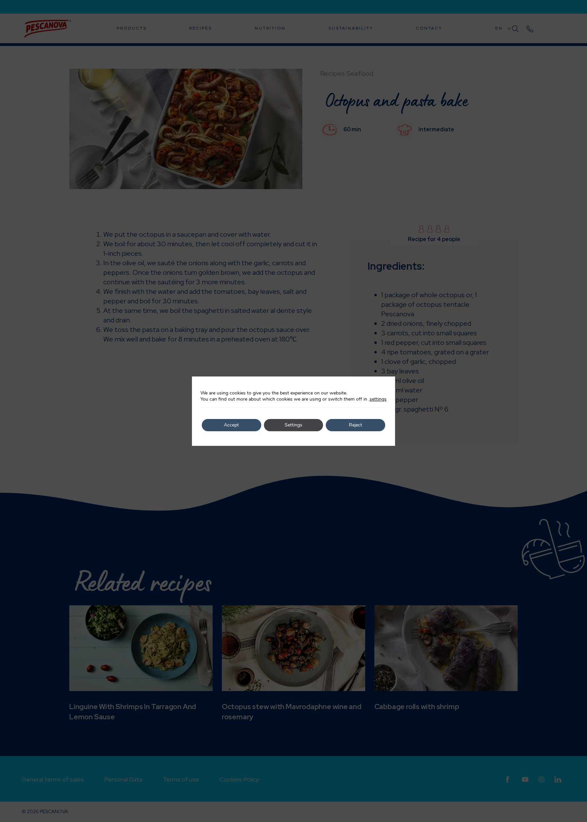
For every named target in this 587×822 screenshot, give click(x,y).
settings (378, 399)
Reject (355, 425)
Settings (293, 425)
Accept (231, 425)
